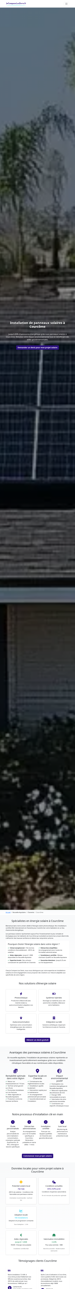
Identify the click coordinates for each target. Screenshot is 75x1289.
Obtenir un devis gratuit (37, 1040)
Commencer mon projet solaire (37, 1156)
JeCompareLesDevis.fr (16, 3)
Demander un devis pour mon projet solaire (37, 347)
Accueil (8, 912)
